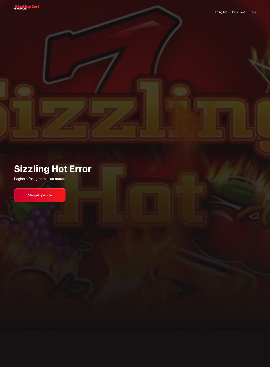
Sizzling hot (220, 12)
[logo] (26, 12)
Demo (252, 12)
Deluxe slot (238, 12)
